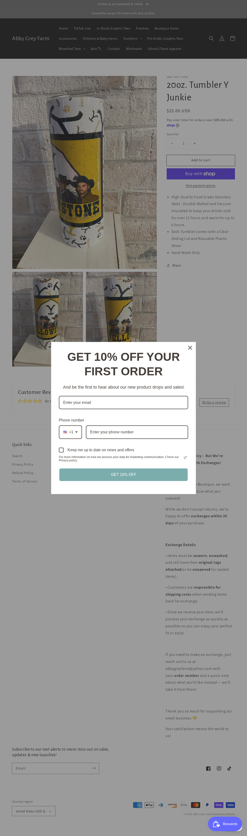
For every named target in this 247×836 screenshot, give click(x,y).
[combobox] (70, 432)
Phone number (71, 420)
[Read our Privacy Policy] (185, 457)
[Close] (190, 348)
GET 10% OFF (123, 475)
